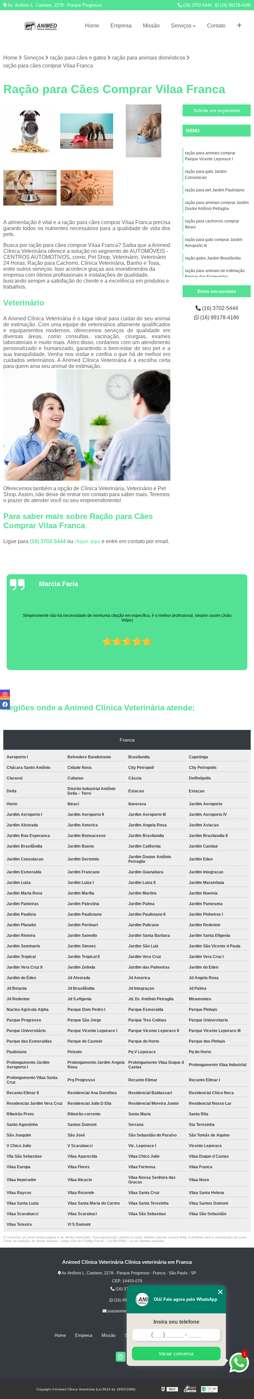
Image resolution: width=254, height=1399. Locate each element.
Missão (151, 25)
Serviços (181, 25)
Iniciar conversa (176, 1353)
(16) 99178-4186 (235, 5)
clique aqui (87, 541)
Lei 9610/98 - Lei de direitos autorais (135, 1241)
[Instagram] (121, 1357)
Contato (216, 25)
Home (92, 25)
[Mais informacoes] (239, 25)
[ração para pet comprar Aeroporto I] (143, 131)
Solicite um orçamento (216, 110)
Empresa (121, 25)
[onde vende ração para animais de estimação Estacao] (87, 131)
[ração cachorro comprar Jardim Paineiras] (30, 131)
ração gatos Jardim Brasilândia (213, 258)
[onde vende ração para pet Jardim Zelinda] (87, 188)
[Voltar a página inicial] (40, 26)
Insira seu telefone (176, 1322)
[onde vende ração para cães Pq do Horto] (30, 188)
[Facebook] (5, 704)
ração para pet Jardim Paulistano (214, 190)
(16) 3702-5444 (197, 5)
